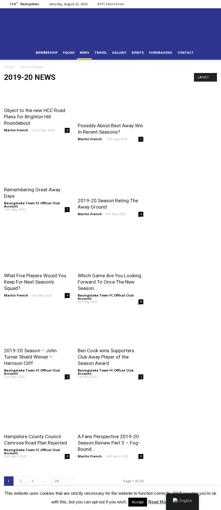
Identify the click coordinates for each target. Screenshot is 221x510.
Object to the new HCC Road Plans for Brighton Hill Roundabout (34, 116)
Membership (47, 52)
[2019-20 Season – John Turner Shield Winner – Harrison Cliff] (37, 327)
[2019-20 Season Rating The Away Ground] (110, 172)
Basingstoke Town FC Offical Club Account (32, 204)
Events (138, 52)
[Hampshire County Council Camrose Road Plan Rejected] (37, 408)
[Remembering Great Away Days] (37, 167)
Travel (100, 52)
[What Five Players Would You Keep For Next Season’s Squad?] (37, 247)
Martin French (16, 130)
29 (57, 481)
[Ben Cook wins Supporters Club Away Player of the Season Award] (110, 327)
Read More (159, 501)
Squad (69, 52)
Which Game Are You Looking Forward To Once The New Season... (109, 282)
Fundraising (160, 52)
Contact (186, 52)
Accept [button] (138, 502)
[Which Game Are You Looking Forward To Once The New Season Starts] (110, 247)
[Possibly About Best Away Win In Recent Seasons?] (110, 102)
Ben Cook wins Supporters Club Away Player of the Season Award (106, 357)
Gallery (119, 52)
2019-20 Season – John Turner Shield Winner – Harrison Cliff (30, 357)
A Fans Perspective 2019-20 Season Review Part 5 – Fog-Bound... (109, 443)
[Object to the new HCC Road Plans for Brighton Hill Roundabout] (37, 94)
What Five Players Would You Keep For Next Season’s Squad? (35, 282)
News (84, 52)
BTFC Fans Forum (111, 4)
